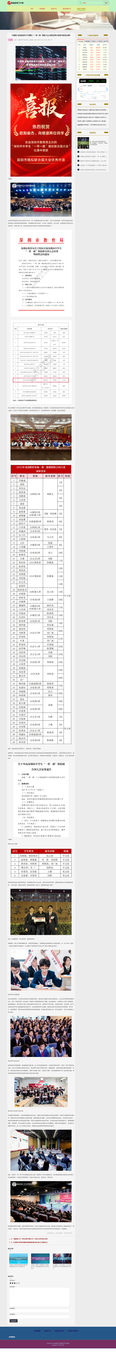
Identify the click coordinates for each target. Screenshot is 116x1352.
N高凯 (84, 47)
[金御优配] (15, 3)
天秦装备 (84, 57)
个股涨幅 (80, 41)
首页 (32, 9)
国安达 (85, 69)
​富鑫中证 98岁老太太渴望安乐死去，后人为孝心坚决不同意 (97, 161)
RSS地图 (61, 1343)
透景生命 (84, 55)
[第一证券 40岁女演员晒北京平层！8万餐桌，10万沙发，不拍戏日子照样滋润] (83, 143)
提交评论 (13, 1321)
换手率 (106, 41)
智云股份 (84, 50)
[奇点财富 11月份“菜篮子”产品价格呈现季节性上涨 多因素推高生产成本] (62, 1258)
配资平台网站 (81, 9)
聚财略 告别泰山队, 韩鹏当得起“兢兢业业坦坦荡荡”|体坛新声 (95, 110)
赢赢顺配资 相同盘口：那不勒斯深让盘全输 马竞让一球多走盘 (95, 125)
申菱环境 (84, 64)
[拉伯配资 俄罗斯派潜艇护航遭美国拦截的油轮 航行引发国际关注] (18, 1258)
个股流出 (100, 41)
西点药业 (84, 59)
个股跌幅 (87, 41)
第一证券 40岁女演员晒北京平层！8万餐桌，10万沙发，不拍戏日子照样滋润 (98, 143)
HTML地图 (66, 1343)
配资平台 (54, 9)
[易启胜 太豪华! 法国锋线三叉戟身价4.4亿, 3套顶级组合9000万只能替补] (40, 1258)
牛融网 (10, 40)
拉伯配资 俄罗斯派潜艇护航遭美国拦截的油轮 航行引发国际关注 (30, 1242)
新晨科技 (84, 62)
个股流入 (93, 41)
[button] (79, 89)
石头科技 (84, 52)
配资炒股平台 (67, 9)
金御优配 (42, 9)
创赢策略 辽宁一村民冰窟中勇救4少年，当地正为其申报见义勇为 (31, 1239)
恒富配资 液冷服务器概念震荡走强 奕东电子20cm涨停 (93, 113)
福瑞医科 (84, 67)
